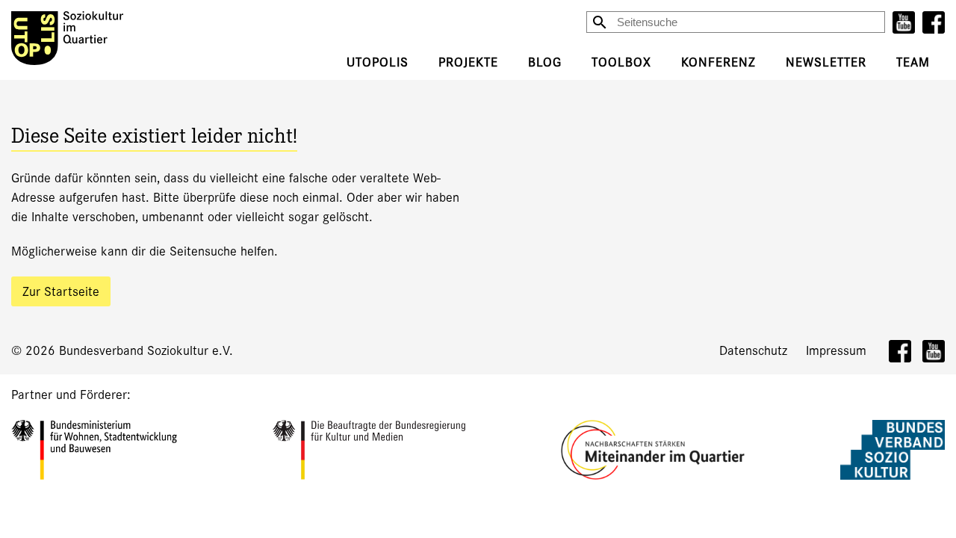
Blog (545, 62)
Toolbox (621, 62)
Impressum (836, 351)
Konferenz (718, 62)
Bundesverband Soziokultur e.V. (146, 351)
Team (913, 62)
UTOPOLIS (378, 62)
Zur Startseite (60, 292)
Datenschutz (753, 351)
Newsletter (826, 62)
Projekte (468, 62)
